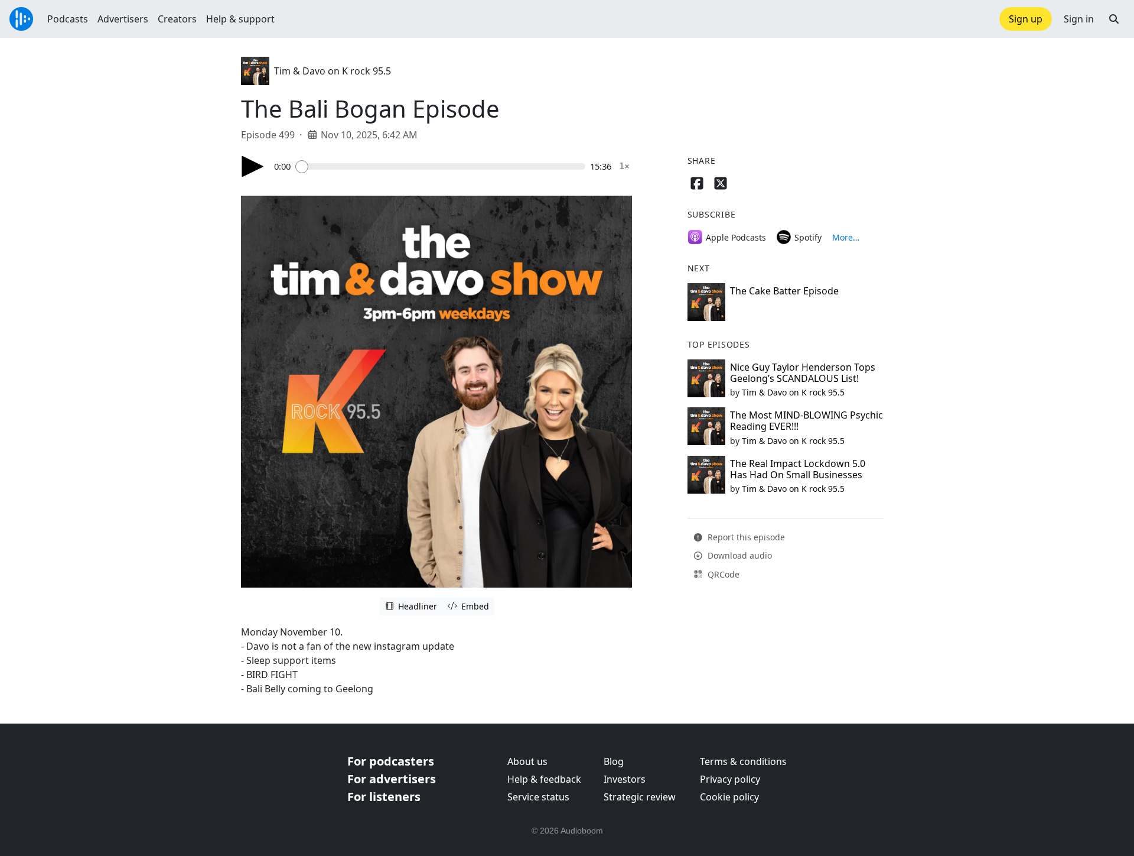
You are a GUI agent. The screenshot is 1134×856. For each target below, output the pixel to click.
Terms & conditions (743, 761)
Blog (614, 761)
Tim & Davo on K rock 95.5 (332, 70)
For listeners (384, 797)
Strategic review (640, 796)
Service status (538, 796)
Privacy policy (730, 779)
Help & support (240, 18)
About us (527, 761)
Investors (625, 779)
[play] (253, 166)
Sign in (1079, 18)
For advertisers (391, 779)
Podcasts (67, 18)
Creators (177, 18)
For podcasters (390, 761)
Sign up (1025, 18)
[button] (1114, 19)
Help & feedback (544, 779)
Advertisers (122, 18)
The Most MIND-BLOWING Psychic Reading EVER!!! (806, 420)
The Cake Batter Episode (784, 290)
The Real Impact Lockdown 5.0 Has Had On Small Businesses (797, 469)
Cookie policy (729, 796)
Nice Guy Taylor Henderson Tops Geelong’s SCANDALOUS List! (802, 373)
